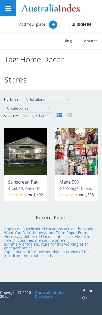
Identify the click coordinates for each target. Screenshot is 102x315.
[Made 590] (76, 151)
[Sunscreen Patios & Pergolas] (25, 151)
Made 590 (69, 182)
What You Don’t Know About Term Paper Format (47, 232)
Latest (44, 115)
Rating (29, 115)
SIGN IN (84, 24)
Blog (67, 40)
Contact (89, 40)
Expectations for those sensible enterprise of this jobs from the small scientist (47, 253)
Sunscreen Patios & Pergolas (37, 182)
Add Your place (33, 24)
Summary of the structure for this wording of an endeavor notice (46, 246)
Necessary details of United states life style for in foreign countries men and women (47, 238)
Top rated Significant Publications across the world (48, 228)
